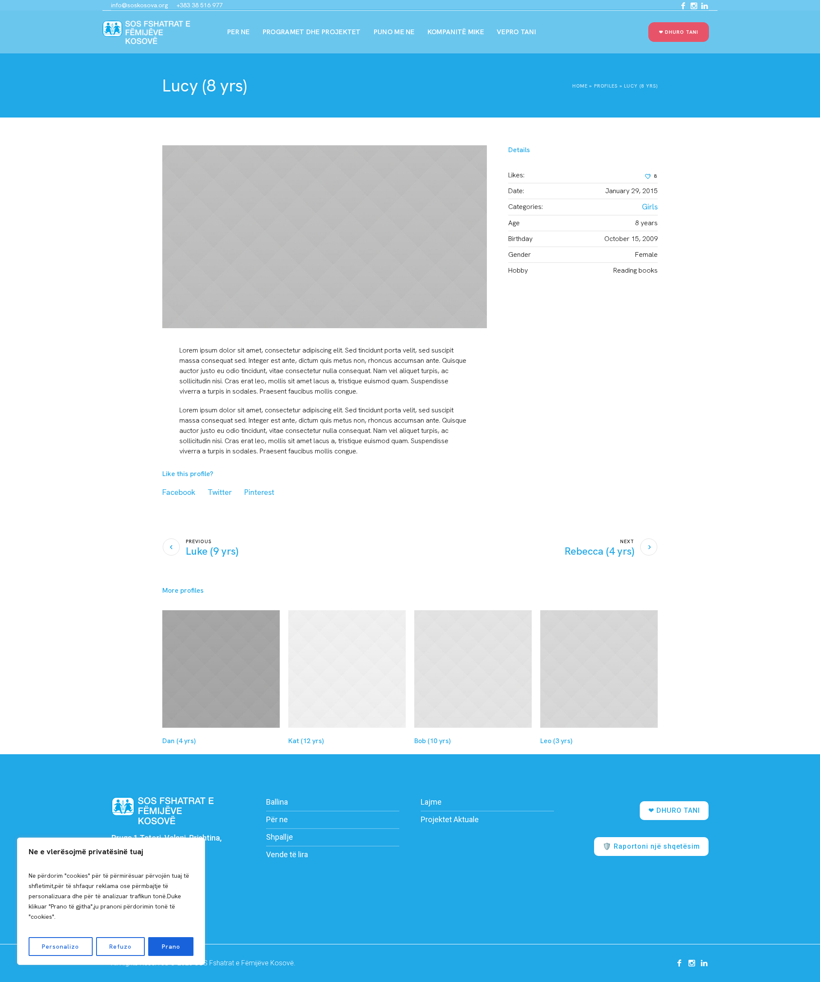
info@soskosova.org (139, 5)
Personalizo (60, 946)
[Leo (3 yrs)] (599, 669)
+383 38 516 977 (199, 5)
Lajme (431, 801)
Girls (650, 207)
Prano (171, 946)
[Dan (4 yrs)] (221, 669)
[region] (111, 901)
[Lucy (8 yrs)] (324, 236)
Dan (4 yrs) (179, 740)
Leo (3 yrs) (556, 740)
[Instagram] (693, 6)
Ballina (277, 801)
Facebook (178, 492)
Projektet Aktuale (450, 819)
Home (580, 86)
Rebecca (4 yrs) (599, 551)
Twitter (220, 492)
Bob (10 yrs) (432, 740)
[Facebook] (683, 6)
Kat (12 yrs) (306, 740)
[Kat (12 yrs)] (347, 669)
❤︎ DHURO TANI (674, 810)
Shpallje (279, 836)
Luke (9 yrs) (212, 551)
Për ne (277, 819)
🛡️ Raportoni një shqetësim (651, 846)
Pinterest (259, 492)
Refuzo (120, 946)
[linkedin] (704, 6)
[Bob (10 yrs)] (473, 669)
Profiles (606, 86)
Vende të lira (287, 854)
